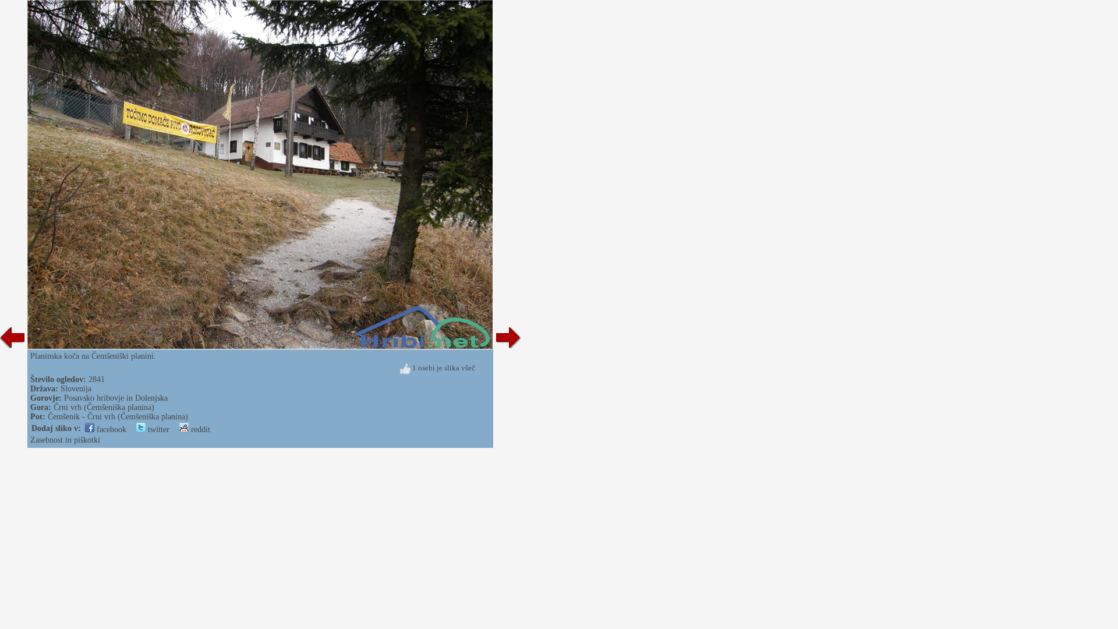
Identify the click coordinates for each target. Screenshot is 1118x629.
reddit (199, 429)
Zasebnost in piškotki (65, 440)
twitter (157, 429)
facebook (110, 429)
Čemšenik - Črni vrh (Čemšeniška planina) (118, 416)
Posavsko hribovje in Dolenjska (116, 398)
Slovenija (76, 388)
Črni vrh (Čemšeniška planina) (104, 407)
